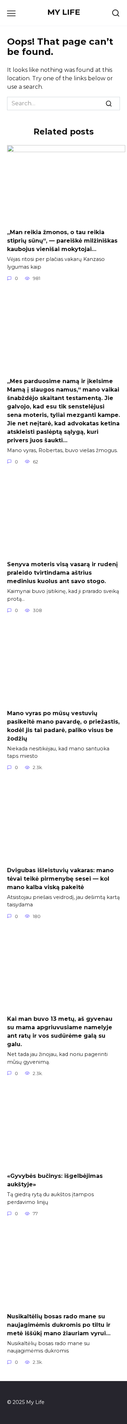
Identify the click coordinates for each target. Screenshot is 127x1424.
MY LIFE (63, 12)
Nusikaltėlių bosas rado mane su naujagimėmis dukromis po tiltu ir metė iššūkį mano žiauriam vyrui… (58, 1324)
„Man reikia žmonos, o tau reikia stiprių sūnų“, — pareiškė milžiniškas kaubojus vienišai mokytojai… (62, 240)
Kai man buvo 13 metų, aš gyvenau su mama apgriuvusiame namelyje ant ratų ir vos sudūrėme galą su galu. (60, 1032)
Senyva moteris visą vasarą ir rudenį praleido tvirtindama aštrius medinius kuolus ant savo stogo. (62, 573)
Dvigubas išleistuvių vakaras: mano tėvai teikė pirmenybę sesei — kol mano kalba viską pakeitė (60, 878)
